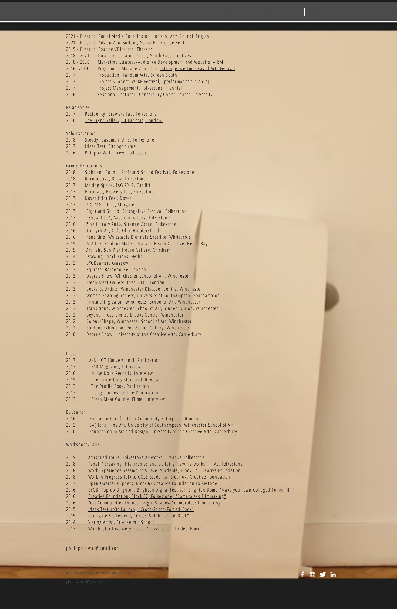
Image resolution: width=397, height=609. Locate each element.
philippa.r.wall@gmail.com (93, 548)
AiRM (217, 62)
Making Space (99, 185)
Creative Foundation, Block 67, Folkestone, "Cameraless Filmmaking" (157, 496)
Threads (146, 49)
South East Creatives (170, 55)
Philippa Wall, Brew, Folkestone (117, 152)
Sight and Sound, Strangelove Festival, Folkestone (137, 211)
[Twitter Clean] (323, 574)
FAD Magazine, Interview (117, 366)
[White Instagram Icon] (312, 574)
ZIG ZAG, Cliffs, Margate (109, 204)
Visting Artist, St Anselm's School (121, 522)
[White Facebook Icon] (302, 574)
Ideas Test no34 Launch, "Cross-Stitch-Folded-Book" (141, 509)
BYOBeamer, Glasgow (107, 263)
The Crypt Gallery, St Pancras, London (124, 120)
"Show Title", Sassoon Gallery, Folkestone (127, 217)
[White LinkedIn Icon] (333, 574)
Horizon (160, 36)
